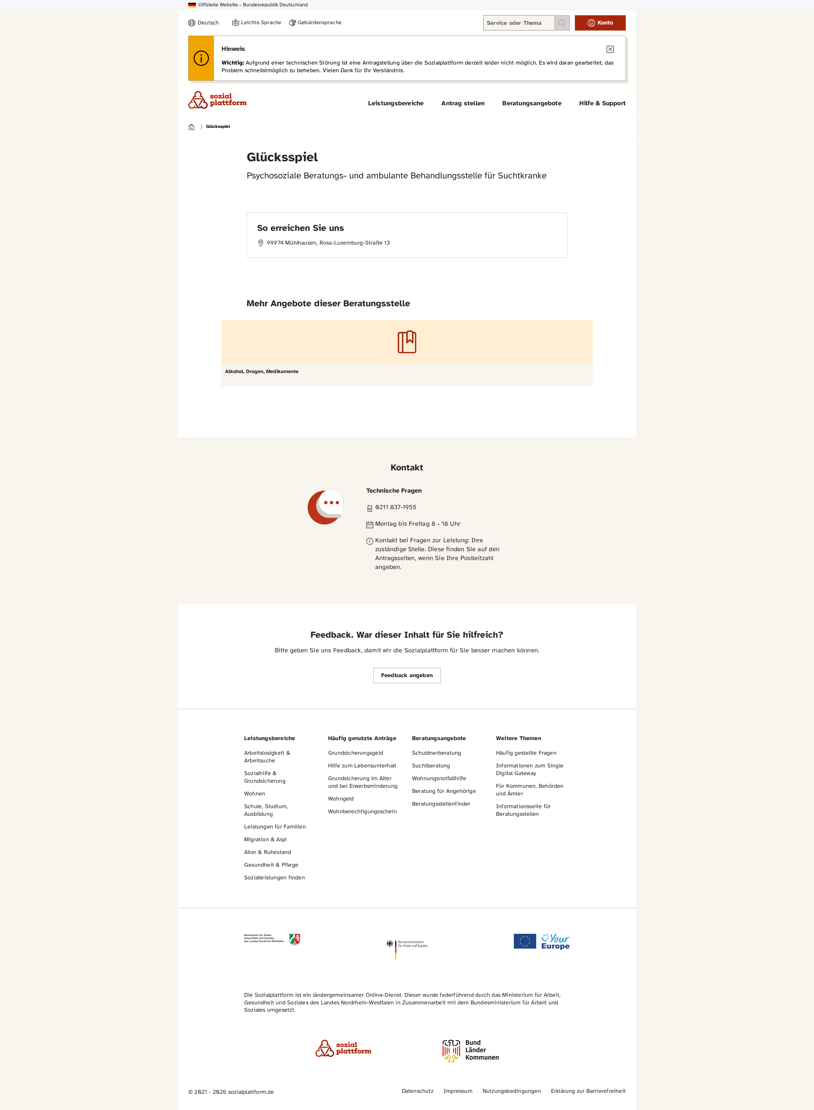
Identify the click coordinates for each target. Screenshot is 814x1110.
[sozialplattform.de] (217, 100)
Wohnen (254, 794)
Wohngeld (341, 799)
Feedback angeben (407, 676)
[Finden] (562, 23)
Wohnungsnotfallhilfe (439, 779)
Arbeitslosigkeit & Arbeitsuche (267, 757)
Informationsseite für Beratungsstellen (523, 810)
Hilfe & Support (602, 103)
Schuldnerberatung (436, 753)
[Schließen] (610, 49)
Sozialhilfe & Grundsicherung (265, 777)
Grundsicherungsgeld (355, 753)
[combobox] (211, 23)
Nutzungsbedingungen (512, 1091)
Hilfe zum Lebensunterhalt (362, 766)
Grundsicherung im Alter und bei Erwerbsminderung (362, 782)
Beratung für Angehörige (444, 791)
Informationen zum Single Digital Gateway (529, 770)
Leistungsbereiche (396, 103)
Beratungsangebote (532, 103)
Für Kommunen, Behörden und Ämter (530, 790)
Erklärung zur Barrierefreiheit (588, 1091)
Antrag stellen (463, 103)
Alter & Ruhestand (267, 853)
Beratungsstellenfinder (441, 804)
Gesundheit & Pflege (271, 865)
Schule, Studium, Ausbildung (266, 810)
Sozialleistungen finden (274, 878)
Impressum (458, 1091)
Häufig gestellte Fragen (526, 753)
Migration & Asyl (265, 840)
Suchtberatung (431, 766)
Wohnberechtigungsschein (362, 812)
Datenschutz (417, 1091)
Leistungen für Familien (275, 827)
